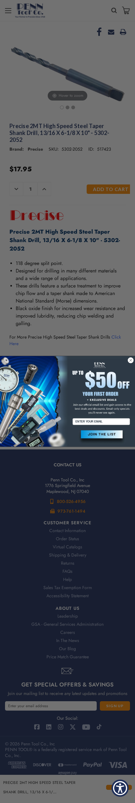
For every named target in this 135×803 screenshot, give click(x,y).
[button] (101, 437)
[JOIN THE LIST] (101, 437)
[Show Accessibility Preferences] (120, 788)
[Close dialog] (131, 360)
